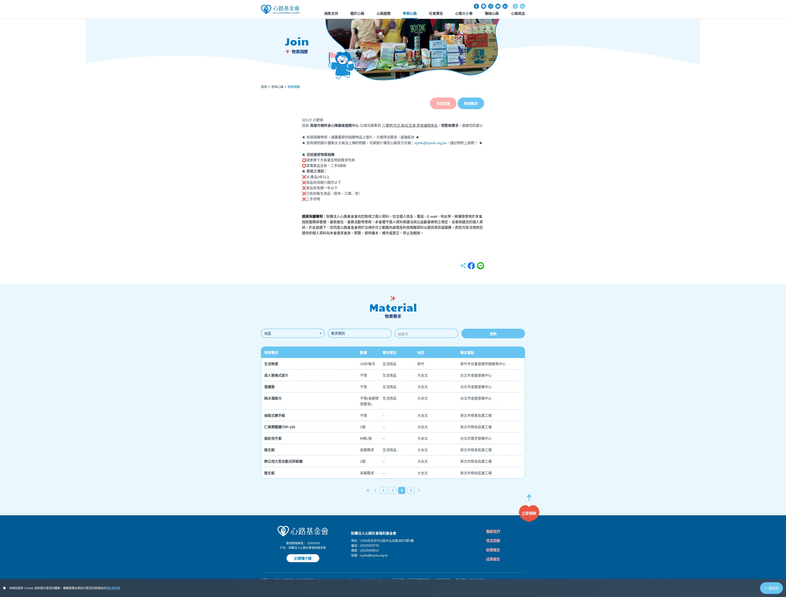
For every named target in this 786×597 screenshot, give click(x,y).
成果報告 (493, 559)
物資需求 (471, 104)
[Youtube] (497, 6)
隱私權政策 (113, 588)
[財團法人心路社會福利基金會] (280, 9)
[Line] (483, 6)
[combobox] (293, 333)
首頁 (264, 86)
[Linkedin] (505, 6)
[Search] (515, 6)
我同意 (773, 588)
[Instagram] (490, 6)
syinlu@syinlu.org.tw (430, 143)
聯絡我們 (493, 532)
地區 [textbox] (267, 334)
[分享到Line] (480, 265)
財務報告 (493, 550)
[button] (529, 499)
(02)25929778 (369, 545)
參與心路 (277, 86)
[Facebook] (476, 6)
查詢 (493, 334)
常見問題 (443, 104)
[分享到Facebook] (471, 265)
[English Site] (522, 6)
